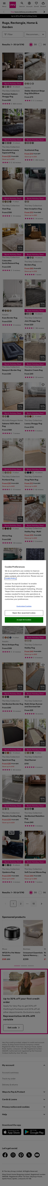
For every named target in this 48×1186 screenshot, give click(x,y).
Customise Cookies (24, 606)
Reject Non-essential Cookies (24, 613)
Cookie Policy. (10, 578)
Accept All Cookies (24, 620)
